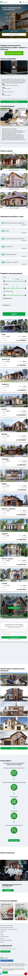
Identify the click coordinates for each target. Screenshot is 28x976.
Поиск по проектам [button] (4, 936)
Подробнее (14, 30)
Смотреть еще (14, 748)
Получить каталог (14, 637)
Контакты (2, 942)
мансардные (18, 308)
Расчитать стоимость (14, 53)
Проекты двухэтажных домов (6, 927)
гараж (5, 301)
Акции (1, 932)
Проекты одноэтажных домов (6, 925)
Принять (5, 972)
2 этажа (11, 308)
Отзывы (2, 934)
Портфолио (2, 931)
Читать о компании (14, 101)
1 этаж (5, 308)
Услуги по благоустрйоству (6, 940)
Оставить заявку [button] (14, 840)
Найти (14, 314)
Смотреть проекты (14, 607)
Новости (2, 938)
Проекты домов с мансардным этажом (8, 929)
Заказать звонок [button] (5, 951)
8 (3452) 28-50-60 (20, 2)
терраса (11, 301)
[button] (23, 2)
